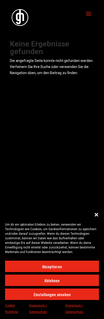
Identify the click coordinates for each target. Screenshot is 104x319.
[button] (96, 214)
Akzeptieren (52, 266)
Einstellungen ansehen (52, 294)
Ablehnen (52, 280)
